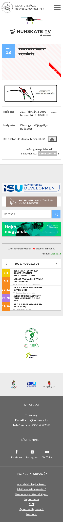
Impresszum (31, 499)
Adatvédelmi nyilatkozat (31, 484)
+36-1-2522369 (41, 425)
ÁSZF (31, 504)
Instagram (32, 457)
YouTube (47, 457)
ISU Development (31, 188)
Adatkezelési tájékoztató (31, 489)
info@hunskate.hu (36, 420)
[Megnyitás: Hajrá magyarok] (31, 229)
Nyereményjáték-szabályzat (31, 494)
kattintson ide (47, 153)
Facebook (16, 457)
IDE (33, 248)
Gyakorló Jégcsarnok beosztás (31, 512)
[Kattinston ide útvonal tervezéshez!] (52, 139)
